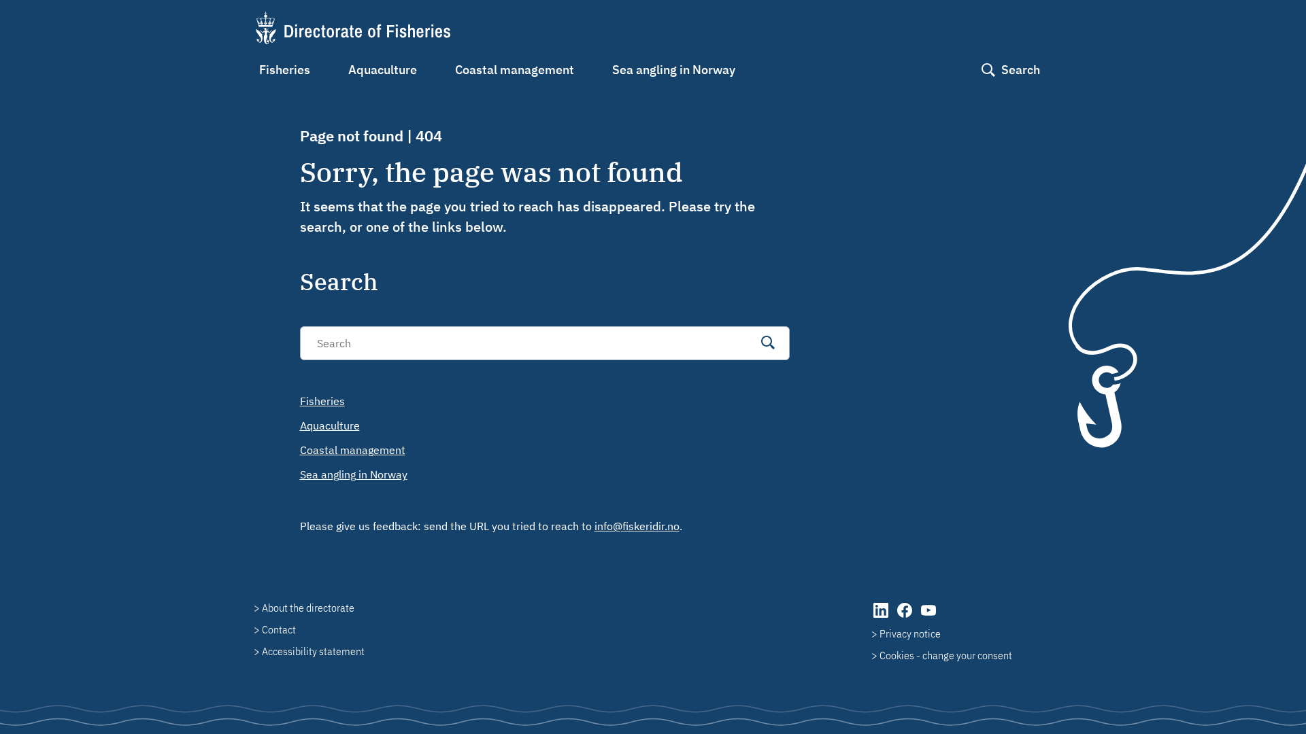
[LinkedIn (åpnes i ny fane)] (882, 617)
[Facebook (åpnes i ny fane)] (906, 617)
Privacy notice (910, 633)
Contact (279, 629)
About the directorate (308, 607)
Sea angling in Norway (673, 69)
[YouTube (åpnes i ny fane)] (928, 617)
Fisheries (284, 69)
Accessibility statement (313, 651)
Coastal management (514, 69)
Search (1020, 69)
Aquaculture (382, 69)
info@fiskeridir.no (637, 526)
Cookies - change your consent (946, 655)
